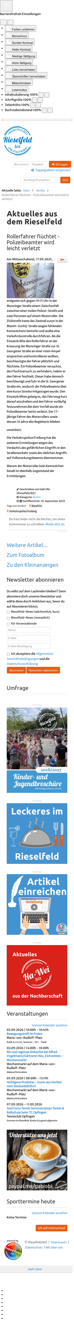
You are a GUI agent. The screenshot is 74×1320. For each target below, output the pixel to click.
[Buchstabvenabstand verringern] (44, 110)
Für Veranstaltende (24, 623)
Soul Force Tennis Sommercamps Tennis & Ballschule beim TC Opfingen (35, 1110)
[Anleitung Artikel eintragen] (37, 904)
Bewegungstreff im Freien (24, 1034)
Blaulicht (37, 505)
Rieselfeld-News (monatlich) (30, 617)
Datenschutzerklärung (22, 664)
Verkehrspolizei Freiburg (23, 511)
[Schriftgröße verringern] (34, 100)
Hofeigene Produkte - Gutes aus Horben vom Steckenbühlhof (34, 1084)
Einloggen (62, 164)
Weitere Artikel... (27, 545)
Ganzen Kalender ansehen (49, 1025)
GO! (65, 180)
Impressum (59, 1242)
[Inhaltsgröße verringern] (41, 94)
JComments (62, 531)
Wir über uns (54, 1247)
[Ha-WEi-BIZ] (37, 975)
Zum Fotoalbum (25, 555)
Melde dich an (54, 524)
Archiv (36, 497)
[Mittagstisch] (37, 833)
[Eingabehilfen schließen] (10, 22)
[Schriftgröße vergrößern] (40, 100)
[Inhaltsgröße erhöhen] (46, 94)
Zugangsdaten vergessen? (53, 170)
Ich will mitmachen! (51, 1228)
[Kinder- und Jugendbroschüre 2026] (37, 750)
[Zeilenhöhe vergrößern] (38, 105)
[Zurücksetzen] (3, 22)
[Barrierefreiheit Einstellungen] (6, 5)
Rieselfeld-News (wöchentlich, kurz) (35, 611)
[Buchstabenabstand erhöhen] (50, 110)
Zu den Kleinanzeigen (32, 565)
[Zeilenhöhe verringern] (32, 105)
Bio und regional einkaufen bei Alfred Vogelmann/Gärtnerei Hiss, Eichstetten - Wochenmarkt (35, 1056)
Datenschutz (34, 1247)
